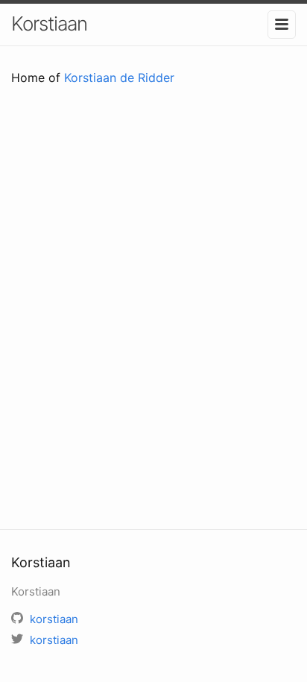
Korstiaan (49, 23)
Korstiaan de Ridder (119, 77)
